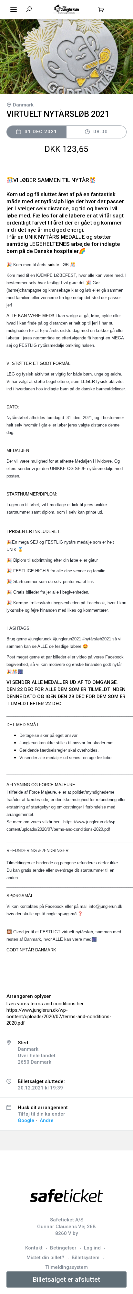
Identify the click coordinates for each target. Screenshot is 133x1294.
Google (26, 1120)
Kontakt (34, 1248)
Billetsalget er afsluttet (66, 1279)
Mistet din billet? (45, 1257)
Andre (47, 1120)
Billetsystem (85, 1257)
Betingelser (63, 1248)
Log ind (92, 1248)
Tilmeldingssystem (66, 1267)
